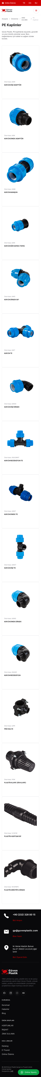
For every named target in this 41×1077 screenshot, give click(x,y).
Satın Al (30, 94)
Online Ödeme (8, 1054)
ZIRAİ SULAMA (24, 19)
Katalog (5, 1046)
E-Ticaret (6, 1050)
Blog (4, 1013)
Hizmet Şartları (6, 1069)
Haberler (5, 1009)
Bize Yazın (17, 936)
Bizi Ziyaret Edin (20, 957)
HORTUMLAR (7, 1025)
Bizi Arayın (17, 920)
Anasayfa (5, 19)
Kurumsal (6, 1005)
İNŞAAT (5, 1029)
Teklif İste (12, 94)
